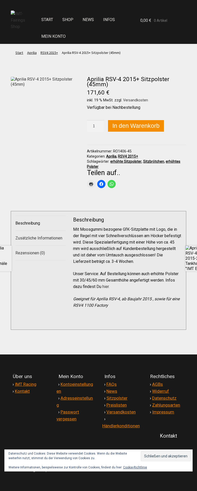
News (111, 391)
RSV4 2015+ (49, 52)
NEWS (88, 19)
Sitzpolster (116, 398)
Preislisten (116, 405)
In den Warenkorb (136, 125)
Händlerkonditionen (121, 425)
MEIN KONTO (53, 36)
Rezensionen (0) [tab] (30, 253)
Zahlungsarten (166, 405)
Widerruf (160, 391)
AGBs (157, 384)
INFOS (109, 19)
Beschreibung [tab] (27, 223)
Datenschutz (164, 398)
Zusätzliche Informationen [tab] (38, 238)
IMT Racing (25, 384)
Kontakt (22, 391)
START (47, 19)
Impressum (163, 412)
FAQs (111, 384)
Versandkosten (135, 100)
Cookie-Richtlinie (135, 467)
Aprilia (32, 52)
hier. (106, 286)
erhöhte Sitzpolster (126, 161)
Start (19, 52)
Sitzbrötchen (153, 161)
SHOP (67, 19)
